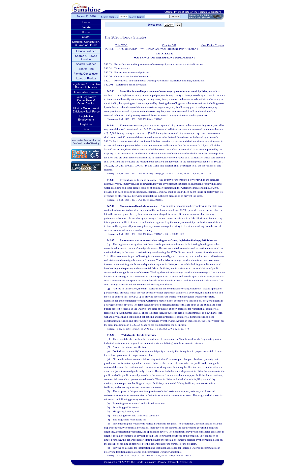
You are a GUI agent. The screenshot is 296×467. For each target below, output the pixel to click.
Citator (86, 36)
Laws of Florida (86, 78)
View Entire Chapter (212, 45)
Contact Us (186, 462)
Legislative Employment (86, 118)
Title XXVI (121, 45)
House (86, 32)
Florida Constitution (86, 73)
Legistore (86, 124)
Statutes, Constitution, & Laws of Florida (86, 43)
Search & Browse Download (86, 57)
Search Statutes (86, 64)
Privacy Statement (168, 462)
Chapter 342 (169, 45)
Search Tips (86, 68)
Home (86, 22)
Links (86, 129)
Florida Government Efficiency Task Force (86, 110)
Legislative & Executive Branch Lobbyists (86, 85)
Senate (86, 27)
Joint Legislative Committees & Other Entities (86, 100)
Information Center (86, 92)
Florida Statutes (86, 51)
